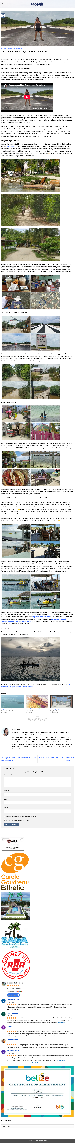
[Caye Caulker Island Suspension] (12, 701)
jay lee (9, 1026)
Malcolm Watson (13, 1051)
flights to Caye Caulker (41, 617)
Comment (8, 775)
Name (6, 791)
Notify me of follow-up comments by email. (21, 816)
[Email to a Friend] (39, 719)
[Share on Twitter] (35, 719)
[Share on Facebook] (32, 719)
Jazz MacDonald (13, 1000)
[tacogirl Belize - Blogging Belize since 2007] (37, 4)
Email (6, 799)
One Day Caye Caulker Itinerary (60, 709)
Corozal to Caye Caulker (33, 709)
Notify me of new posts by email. (17, 820)
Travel (23, 48)
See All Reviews (37, 1063)
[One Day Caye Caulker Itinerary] (61, 701)
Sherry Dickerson (13, 1013)
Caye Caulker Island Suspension (11, 709)
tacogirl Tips (17, 48)
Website (6, 808)
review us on (12, 995)
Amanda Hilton (12, 1040)
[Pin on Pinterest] (42, 719)
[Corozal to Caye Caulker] (37, 701)
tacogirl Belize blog (15, 983)
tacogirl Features (6, 48)
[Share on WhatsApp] (29, 719)
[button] (2, 4)
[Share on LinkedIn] (45, 719)
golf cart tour (11, 146)
